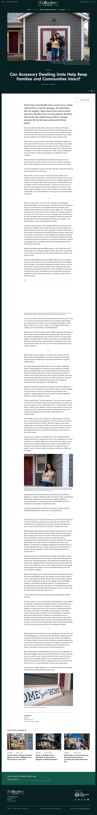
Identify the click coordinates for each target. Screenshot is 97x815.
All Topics (62, 9)
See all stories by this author (31, 721)
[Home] (48, 3)
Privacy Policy (17, 808)
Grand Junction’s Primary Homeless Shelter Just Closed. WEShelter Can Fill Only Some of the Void (19, 757)
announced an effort (31, 622)
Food (29, 9)
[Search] (68, 10)
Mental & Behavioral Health (48, 9)
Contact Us (9, 808)
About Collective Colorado (12, 1)
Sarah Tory (53, 84)
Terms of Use (25, 808)
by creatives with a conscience (83, 808)
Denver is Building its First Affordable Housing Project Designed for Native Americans (46, 757)
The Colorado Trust (91, 1)
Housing (35, 9)
